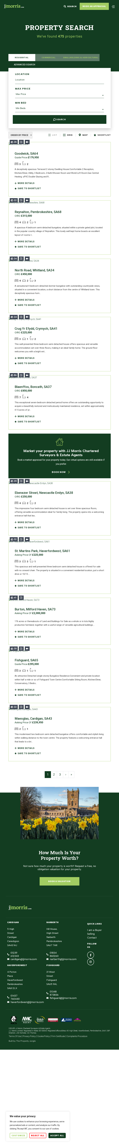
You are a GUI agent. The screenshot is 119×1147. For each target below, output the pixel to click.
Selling (91, 933)
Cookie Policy (43, 1036)
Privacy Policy (29, 1036)
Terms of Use (15, 1036)
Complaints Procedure (77, 1036)
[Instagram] (90, 961)
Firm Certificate (58, 1036)
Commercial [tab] (49, 57)
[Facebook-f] (90, 955)
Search (61, 119)
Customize (18, 1135)
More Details (26, 183)
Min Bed (20, 102)
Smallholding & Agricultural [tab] (81, 57)
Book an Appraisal (94, 6)
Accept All (57, 1135)
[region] (38, 1126)
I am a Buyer (94, 930)
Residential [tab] (22, 57)
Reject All (37, 1135)
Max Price (23, 88)
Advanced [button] (24, 64)
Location (22, 74)
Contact (92, 937)
